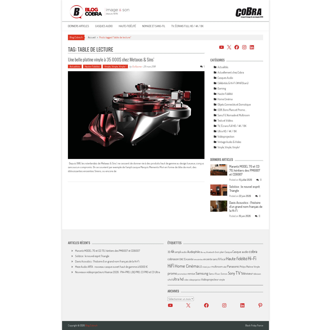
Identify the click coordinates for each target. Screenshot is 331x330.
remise (191, 273)
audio (184, 252)
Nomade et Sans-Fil (153, 26)
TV (237, 273)
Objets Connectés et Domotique (234, 104)
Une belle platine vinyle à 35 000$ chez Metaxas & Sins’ (111, 59)
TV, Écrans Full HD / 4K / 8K (187, 26)
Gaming (222, 88)
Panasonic (233, 266)
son (218, 273)
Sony (231, 273)
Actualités (75, 66)
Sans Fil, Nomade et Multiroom (234, 115)
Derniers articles (78, 26)
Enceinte (189, 259)
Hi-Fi (252, 258)
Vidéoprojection (226, 136)
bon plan (219, 252)
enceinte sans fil (211, 259)
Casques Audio (104, 26)
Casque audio (240, 252)
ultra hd (178, 279)
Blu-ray (203, 252)
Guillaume (136, 66)
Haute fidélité (236, 258)
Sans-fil (213, 273)
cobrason (173, 259)
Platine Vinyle (253, 266)
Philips (243, 266)
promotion (182, 273)
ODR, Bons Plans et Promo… (232, 110)
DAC (181, 259)
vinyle (222, 279)
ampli (178, 252)
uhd (170, 279)
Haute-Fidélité (127, 26)
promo (172, 273)
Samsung (202, 273)
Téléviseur (247, 273)
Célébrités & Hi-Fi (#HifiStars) (233, 83)
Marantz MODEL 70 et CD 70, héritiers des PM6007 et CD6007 (244, 170)
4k (172, 251)
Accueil (92, 37)
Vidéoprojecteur (210, 279)
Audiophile (193, 251)
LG (200, 266)
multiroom (217, 266)
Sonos (224, 273)
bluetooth (210, 252)
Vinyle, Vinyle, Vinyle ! (115, 66)
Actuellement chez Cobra (231, 72)
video (186, 279)
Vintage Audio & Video (229, 142)
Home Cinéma (225, 99)
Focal (222, 259)
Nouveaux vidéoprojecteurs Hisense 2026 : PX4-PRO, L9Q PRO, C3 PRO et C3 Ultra (117, 272)
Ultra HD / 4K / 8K (227, 131)
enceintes (198, 259)
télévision (257, 273)
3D (169, 252)
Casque (228, 251)
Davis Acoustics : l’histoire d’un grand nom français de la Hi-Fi (245, 206)
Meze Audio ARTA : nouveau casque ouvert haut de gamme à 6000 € (111, 266)
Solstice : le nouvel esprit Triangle (92, 256)
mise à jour (206, 267)
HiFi (171, 266)
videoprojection (195, 279)
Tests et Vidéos (225, 120)
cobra (253, 251)
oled (225, 267)
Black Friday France (254, 325)
